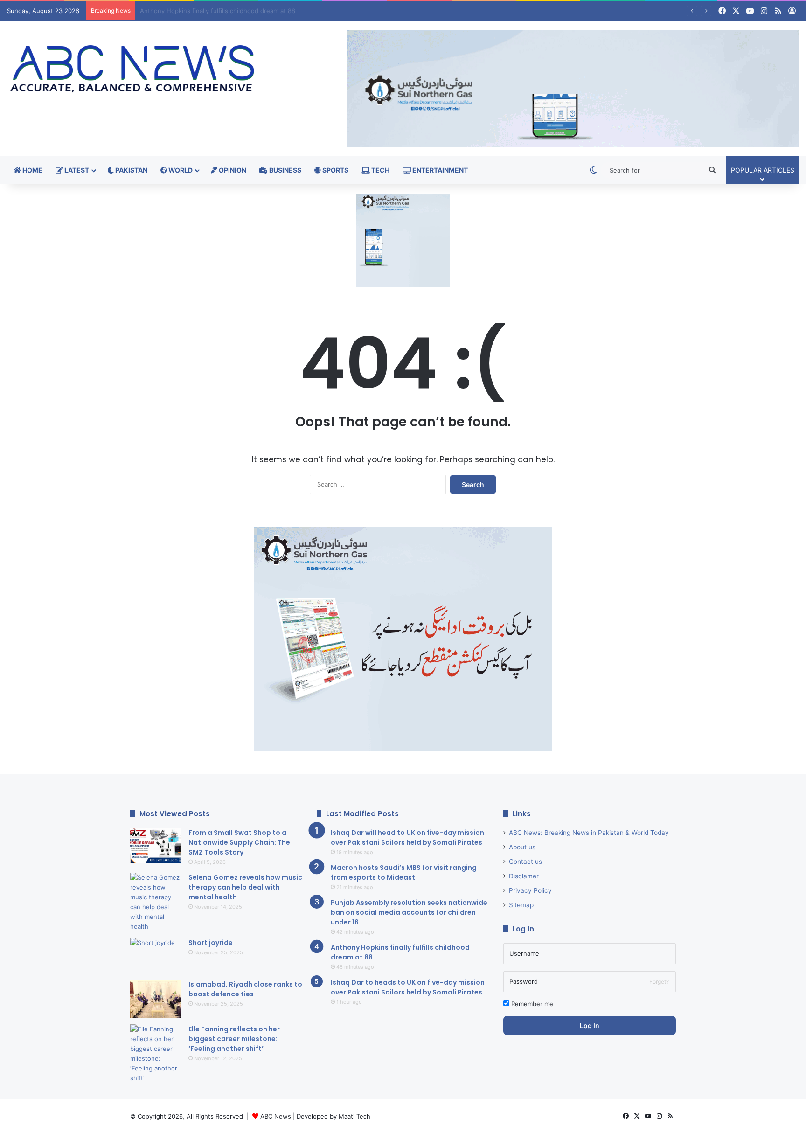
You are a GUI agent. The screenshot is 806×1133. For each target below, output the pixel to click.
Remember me (531, 1004)
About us (522, 847)
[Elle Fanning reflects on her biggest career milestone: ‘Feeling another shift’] (155, 1053)
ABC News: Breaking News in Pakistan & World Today (589, 832)
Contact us (525, 861)
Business (284, 170)
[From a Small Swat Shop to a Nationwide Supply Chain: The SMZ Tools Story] (155, 845)
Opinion (231, 170)
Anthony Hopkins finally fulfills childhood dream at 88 (217, 10)
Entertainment (439, 170)
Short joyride (210, 942)
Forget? (659, 981)
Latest (76, 170)
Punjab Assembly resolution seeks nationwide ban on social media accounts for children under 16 (409, 912)
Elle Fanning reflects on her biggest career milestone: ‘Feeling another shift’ (234, 1038)
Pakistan (130, 170)
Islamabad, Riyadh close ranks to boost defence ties (245, 989)
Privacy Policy (530, 890)
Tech (379, 170)
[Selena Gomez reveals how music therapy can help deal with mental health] (155, 902)
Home (31, 170)
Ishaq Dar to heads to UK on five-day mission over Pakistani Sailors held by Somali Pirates (408, 987)
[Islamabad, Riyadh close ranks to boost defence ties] (155, 999)
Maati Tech (354, 1116)
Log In (589, 1025)
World (180, 170)
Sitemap (521, 905)
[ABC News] (134, 70)
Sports (334, 170)
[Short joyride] (155, 955)
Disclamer (524, 876)
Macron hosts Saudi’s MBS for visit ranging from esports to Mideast (404, 872)
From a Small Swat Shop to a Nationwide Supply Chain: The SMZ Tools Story (239, 842)
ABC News (275, 1116)
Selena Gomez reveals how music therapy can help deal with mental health (245, 887)
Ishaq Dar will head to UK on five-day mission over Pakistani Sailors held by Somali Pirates (407, 837)
